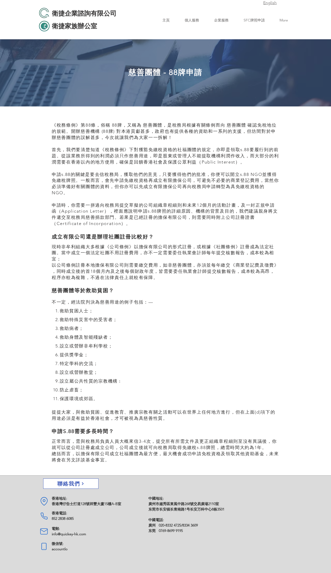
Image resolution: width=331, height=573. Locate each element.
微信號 (57, 543)
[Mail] (44, 531)
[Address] (44, 501)
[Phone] (44, 516)
